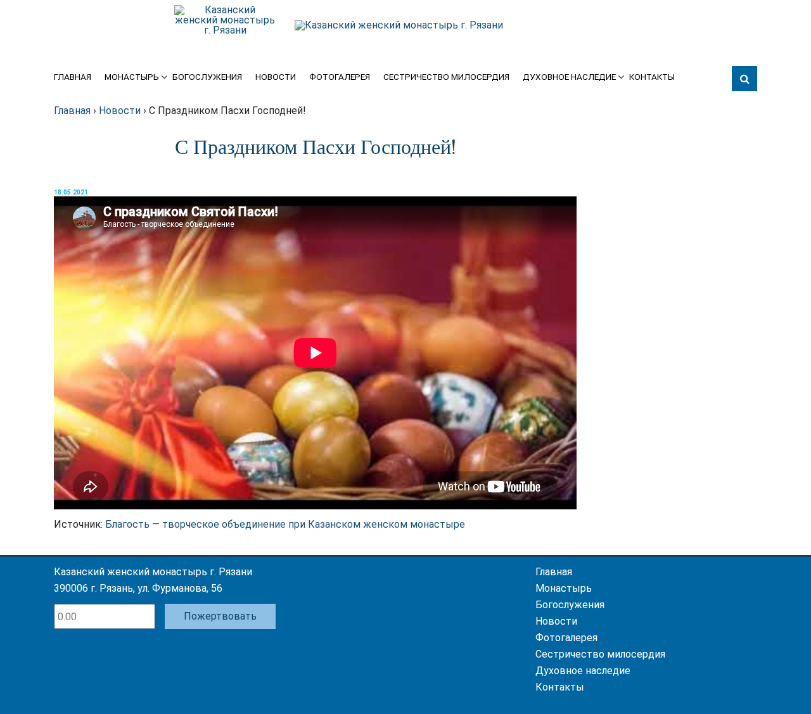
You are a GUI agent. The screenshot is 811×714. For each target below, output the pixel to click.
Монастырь (132, 77)
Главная (72, 77)
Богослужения (207, 77)
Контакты (652, 77)
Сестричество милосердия (446, 77)
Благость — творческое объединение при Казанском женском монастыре (285, 524)
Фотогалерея (339, 77)
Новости (275, 77)
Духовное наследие (569, 77)
